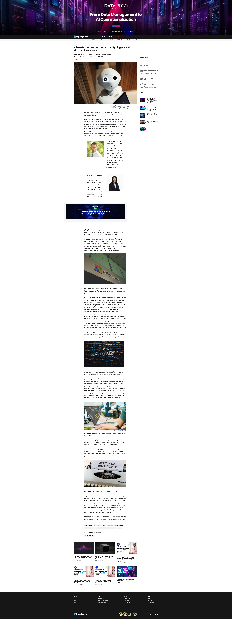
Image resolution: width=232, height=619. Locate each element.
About (149, 598)
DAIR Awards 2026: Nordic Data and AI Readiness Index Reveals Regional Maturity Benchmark (152, 100)
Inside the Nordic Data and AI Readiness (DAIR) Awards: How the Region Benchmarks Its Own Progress (152, 108)
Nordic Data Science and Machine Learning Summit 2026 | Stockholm (149, 85)
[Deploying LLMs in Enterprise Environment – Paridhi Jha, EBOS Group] (105, 571)
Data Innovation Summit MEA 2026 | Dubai (149, 71)
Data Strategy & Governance (103, 602)
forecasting (98, 527)
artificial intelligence (101, 525)
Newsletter (76, 606)
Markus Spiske (118, 367)
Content (75, 596)
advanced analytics (88, 525)
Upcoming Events (126, 602)
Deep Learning (139, 39)
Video (75, 602)
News (75, 600)
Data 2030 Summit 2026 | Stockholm (146, 79)
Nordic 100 (150, 600)
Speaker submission (151, 602)
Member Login (126, 600)
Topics (99, 596)
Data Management (95, 39)
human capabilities (105, 527)
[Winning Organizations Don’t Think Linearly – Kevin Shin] (142, 129)
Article (75, 598)
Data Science (112, 39)
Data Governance (130, 39)
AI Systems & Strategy (102, 598)
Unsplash (124, 285)
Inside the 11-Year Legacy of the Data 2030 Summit (152, 122)
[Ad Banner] (95, 211)
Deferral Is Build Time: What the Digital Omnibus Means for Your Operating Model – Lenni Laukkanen (152, 115)
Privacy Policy (150, 606)
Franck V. (119, 285)
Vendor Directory (126, 604)
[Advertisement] (116, 17)
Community (125, 596)
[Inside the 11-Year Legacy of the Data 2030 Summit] (142, 122)
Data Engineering (87, 39)
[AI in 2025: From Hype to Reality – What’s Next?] (127, 571)
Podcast (75, 604)
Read (112, 554)
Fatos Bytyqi (119, 430)
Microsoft (119, 527)
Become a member (126, 598)
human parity (113, 527)
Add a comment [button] (90, 535)
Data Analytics (120, 39)
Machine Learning (104, 39)
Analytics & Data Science (103, 604)
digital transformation (89, 527)
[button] (157, 36)
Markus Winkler (118, 488)
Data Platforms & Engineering (103, 600)
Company (149, 596)
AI (94, 112)
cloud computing (110, 525)
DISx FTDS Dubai (144, 65)
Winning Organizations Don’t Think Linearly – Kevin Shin (152, 129)
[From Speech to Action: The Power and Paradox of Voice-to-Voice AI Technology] (84, 548)
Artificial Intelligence (78, 39)
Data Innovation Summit (119, 525)
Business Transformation (103, 606)
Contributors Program (152, 604)
